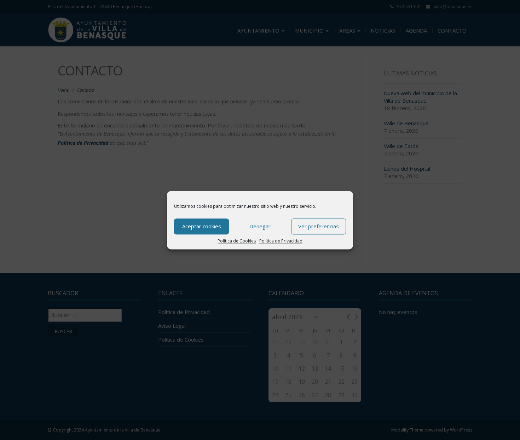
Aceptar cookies (201, 226)
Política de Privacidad (280, 241)
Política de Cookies (237, 241)
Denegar (260, 226)
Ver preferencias (318, 226)
